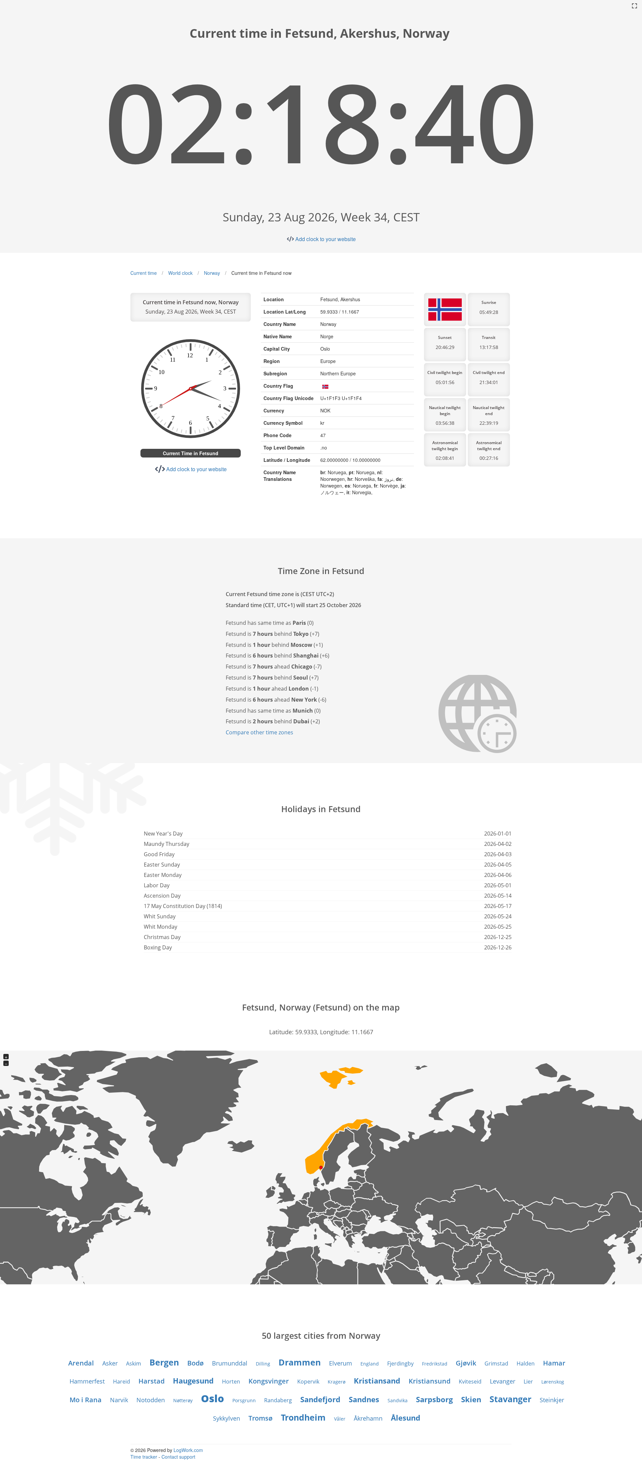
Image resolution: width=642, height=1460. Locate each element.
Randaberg (278, 1400)
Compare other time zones (259, 732)
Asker (110, 1363)
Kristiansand (377, 1381)
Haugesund (193, 1381)
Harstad (151, 1381)
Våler (339, 1419)
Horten (231, 1381)
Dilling (263, 1363)
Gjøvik (466, 1362)
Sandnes (364, 1399)
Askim (133, 1363)
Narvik (119, 1400)
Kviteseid (470, 1381)
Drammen (300, 1362)
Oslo (212, 1398)
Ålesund (405, 1418)
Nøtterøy (183, 1400)
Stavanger (510, 1399)
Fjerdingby (400, 1363)
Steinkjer (552, 1400)
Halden (526, 1363)
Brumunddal (229, 1363)
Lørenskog (552, 1382)
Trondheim (303, 1417)
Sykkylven (226, 1418)
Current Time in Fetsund (190, 453)
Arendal (81, 1362)
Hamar (554, 1362)
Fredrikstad (434, 1363)
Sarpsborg (434, 1399)
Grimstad (496, 1363)
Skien (471, 1399)
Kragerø (336, 1382)
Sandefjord (320, 1399)
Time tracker (143, 1456)
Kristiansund (429, 1381)
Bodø (195, 1362)
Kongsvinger (268, 1381)
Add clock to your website (325, 239)
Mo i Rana (86, 1399)
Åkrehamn (368, 1418)
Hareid (121, 1381)
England (369, 1363)
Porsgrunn (244, 1400)
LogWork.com (188, 1450)
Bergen (164, 1362)
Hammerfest (87, 1381)
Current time (143, 272)
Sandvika (398, 1400)
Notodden (150, 1400)
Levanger (502, 1381)
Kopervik (308, 1381)
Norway (212, 272)
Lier (528, 1381)
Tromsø (260, 1418)
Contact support (178, 1456)
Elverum (340, 1363)
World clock (180, 272)
